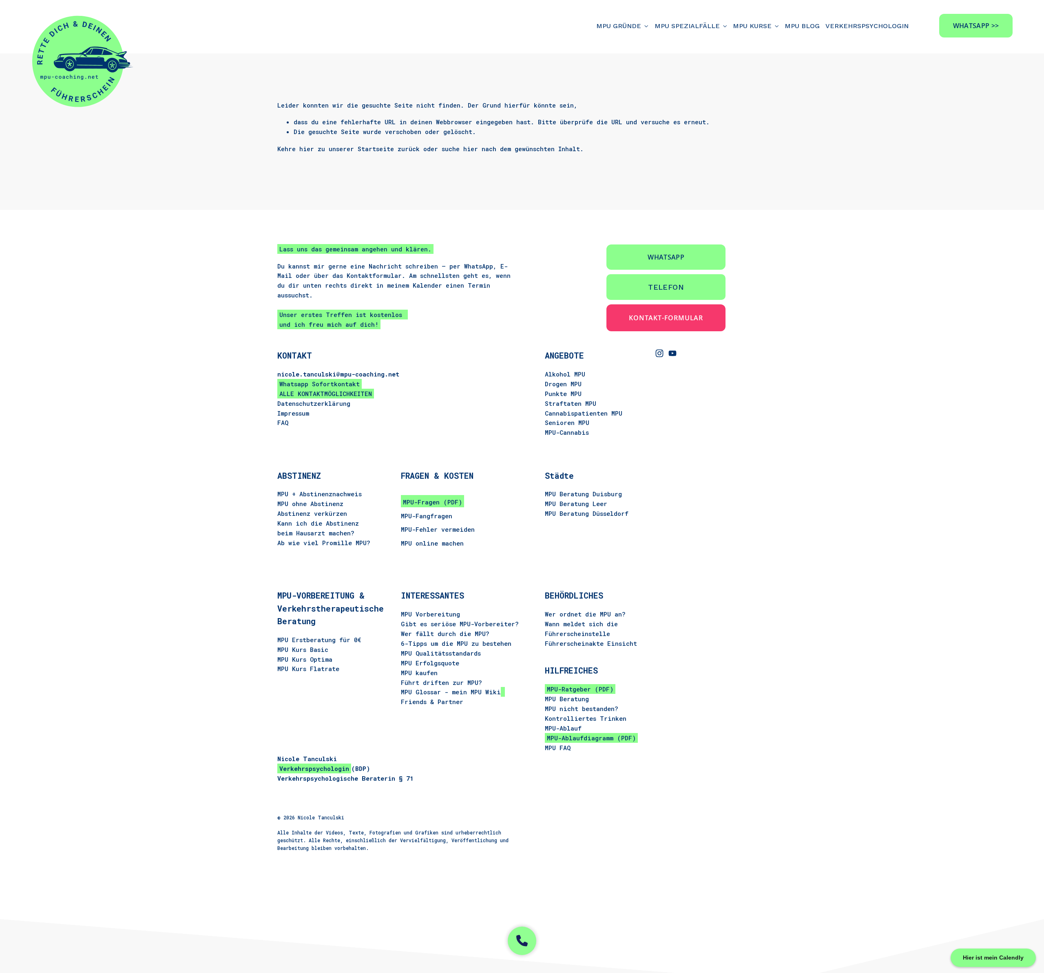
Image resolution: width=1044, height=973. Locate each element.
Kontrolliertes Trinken (585, 718)
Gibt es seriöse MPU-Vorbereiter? (460, 624)
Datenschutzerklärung (313, 403)
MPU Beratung (567, 699)
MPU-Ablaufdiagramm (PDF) (591, 737)
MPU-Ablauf (563, 728)
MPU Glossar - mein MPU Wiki (451, 692)
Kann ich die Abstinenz (318, 523)
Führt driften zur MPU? (441, 682)
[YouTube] (672, 353)
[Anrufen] (522, 941)
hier (306, 149)
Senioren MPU (567, 422)
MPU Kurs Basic (302, 649)
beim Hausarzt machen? (315, 533)
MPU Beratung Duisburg (583, 494)
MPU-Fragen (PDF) (432, 502)
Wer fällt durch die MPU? (445, 633)
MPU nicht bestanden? (581, 708)
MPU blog (802, 26)
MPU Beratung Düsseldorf (586, 513)
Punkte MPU (563, 394)
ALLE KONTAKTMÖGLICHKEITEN (325, 394)
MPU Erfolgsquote (430, 662)
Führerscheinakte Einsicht (591, 643)
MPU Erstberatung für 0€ (319, 640)
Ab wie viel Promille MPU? (323, 543)
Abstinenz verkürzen (312, 513)
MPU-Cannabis (567, 432)
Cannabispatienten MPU (583, 413)
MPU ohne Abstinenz (310, 504)
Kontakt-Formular (666, 317)
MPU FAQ (558, 747)
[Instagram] (659, 353)
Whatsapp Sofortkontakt (319, 384)
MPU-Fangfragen (426, 516)
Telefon (666, 287)
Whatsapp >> (976, 25)
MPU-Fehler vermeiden (438, 529)
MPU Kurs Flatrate (308, 669)
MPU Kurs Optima (304, 659)
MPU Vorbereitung (430, 614)
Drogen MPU (563, 384)
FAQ (282, 422)
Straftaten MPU (570, 403)
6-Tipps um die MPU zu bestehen (456, 643)
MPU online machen (432, 543)
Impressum (293, 413)
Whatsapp (666, 257)
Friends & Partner (432, 702)
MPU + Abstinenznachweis (319, 494)
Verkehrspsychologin (867, 26)
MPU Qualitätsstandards (441, 653)
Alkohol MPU (565, 374)
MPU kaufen (419, 672)
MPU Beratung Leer (576, 504)
